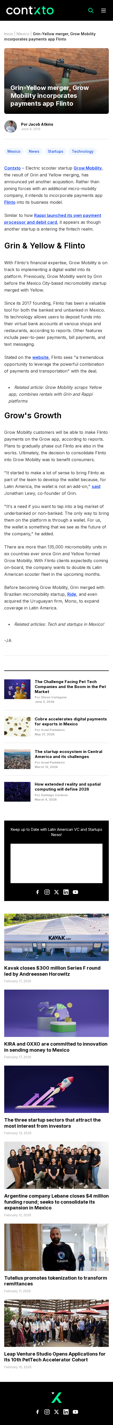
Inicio (8, 34)
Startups (55, 151)
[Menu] (103, 10)
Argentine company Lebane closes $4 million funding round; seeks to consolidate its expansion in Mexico (56, 1201)
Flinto (10, 202)
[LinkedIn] (66, 892)
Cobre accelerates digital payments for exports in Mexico (71, 721)
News (34, 151)
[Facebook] (37, 892)
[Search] (91, 10)
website (40, 357)
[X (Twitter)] (56, 892)
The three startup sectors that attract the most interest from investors (52, 1123)
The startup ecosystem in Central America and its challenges (68, 754)
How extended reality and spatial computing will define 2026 (68, 787)
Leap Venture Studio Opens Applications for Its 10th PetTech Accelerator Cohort (55, 1357)
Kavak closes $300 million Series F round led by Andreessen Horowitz (52, 971)
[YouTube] (75, 892)
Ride (71, 594)
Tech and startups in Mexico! (75, 624)
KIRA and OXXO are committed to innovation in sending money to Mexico (55, 1047)
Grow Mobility (88, 168)
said (96, 486)
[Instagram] (47, 892)
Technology (83, 151)
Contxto (12, 168)
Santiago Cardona (54, 795)
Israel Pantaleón (53, 730)
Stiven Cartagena (53, 697)
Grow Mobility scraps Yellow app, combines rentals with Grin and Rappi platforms (55, 394)
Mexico (23, 34)
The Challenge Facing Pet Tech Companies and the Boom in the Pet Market (70, 686)
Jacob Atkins (40, 124)
